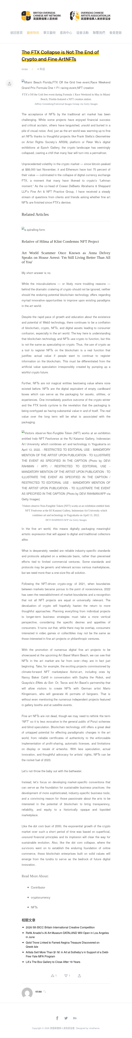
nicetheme (94, 1028)
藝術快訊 (33, 32)
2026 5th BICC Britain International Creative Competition (60, 927)
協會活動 (82, 32)
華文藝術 (49, 32)
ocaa (25, 69)
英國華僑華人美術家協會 (62, 1028)
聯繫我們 (99, 32)
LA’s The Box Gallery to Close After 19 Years (53, 962)
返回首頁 (16, 32)
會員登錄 (115, 32)
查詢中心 (66, 32)
